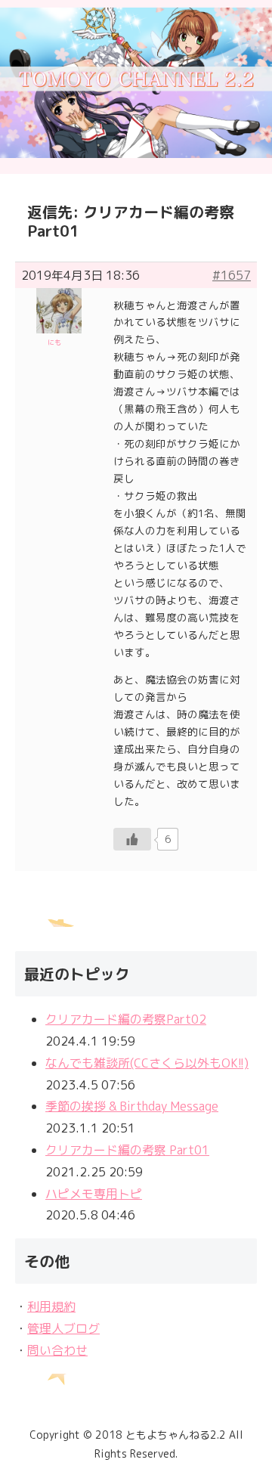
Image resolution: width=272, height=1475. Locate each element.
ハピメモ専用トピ (93, 1193)
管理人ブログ (63, 1328)
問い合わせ (57, 1350)
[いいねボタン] (132, 839)
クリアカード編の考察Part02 (125, 1019)
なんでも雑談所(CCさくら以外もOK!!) (147, 1063)
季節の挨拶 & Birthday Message (131, 1106)
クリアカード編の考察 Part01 (127, 1150)
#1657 (231, 275)
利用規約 (51, 1306)
